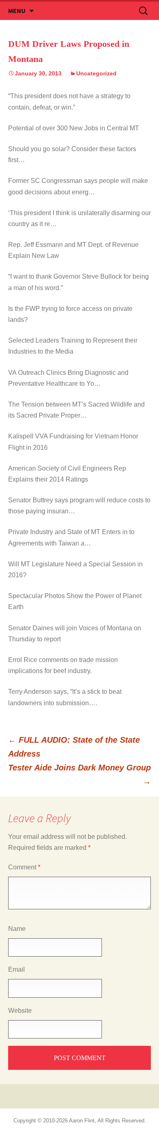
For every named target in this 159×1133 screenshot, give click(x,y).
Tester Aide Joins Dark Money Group (79, 774)
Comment (24, 867)
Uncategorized (96, 73)
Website (20, 1010)
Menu (17, 11)
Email (16, 969)
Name (17, 928)
